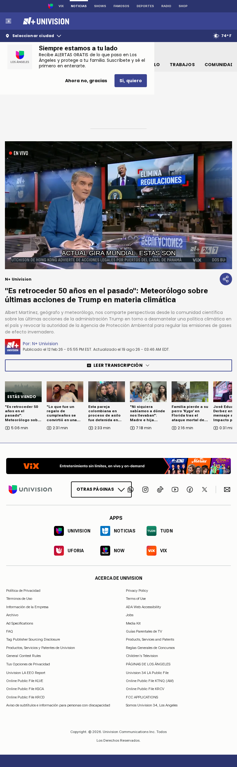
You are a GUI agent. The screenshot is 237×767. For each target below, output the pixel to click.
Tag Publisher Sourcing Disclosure (33, 639)
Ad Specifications (19, 623)
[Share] (226, 279)
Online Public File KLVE (24, 681)
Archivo (12, 615)
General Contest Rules (23, 656)
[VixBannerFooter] (118, 466)
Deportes (145, 6)
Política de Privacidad (23, 590)
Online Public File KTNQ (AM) (150, 681)
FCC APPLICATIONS (142, 697)
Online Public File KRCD (25, 697)
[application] (118, 205)
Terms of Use (136, 598)
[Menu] (8, 21)
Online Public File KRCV (145, 689)
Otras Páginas (95, 489)
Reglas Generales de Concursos (150, 647)
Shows (100, 6)
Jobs (129, 615)
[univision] (45, 21)
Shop (183, 6)
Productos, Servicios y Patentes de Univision (40, 647)
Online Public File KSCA (25, 689)
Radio (166, 6)
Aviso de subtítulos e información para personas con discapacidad (58, 705)
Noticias (79, 6)
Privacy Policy (137, 590)
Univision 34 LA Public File (147, 672)
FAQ (9, 631)
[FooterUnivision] (30, 489)
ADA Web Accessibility (143, 606)
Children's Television (142, 656)
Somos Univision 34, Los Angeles (151, 705)
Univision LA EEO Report (25, 672)
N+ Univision (45, 343)
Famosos (121, 6)
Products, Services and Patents (150, 639)
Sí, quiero (130, 81)
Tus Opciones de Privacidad (28, 664)
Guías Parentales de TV (144, 631)
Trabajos (182, 64)
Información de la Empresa (27, 606)
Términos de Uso (19, 598)
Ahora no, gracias (86, 81)
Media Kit (133, 623)
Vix (61, 6)
